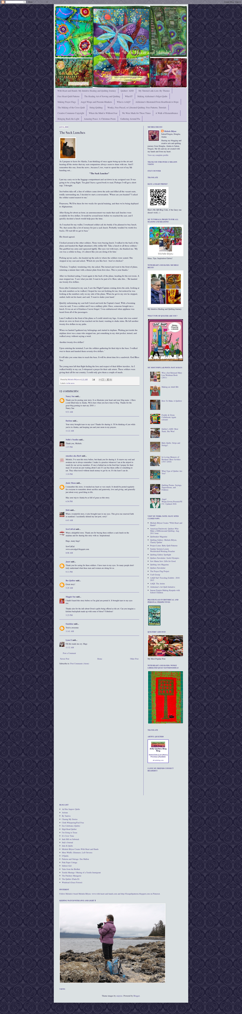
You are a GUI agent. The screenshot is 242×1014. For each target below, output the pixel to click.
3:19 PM (69, 474)
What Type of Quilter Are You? (172, 472)
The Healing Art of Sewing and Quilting (102, 96)
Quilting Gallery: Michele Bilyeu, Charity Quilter (163, 541)
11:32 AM (70, 647)
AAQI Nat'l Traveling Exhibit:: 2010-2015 (165, 579)
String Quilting (96, 107)
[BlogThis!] (102, 379)
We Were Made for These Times (136, 113)
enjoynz (119, 995)
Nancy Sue (70, 396)
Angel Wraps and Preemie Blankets (96, 101)
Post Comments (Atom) (79, 663)
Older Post (134, 658)
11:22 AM (70, 430)
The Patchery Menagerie (71, 875)
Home (99, 658)
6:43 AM (69, 520)
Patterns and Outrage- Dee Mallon (75, 859)
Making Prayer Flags (67, 101)
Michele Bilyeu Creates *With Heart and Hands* (166, 524)
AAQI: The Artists (157, 583)
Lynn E (69, 640)
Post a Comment (69, 653)
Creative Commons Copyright (71, 113)
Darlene (69, 420)
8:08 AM (69, 552)
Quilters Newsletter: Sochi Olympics (164, 558)
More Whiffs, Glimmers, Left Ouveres (77, 852)
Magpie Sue (71, 596)
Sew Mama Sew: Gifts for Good (163, 561)
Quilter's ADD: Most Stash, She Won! (170, 430)
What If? (129, 96)
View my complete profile (158, 155)
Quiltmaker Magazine (158, 536)
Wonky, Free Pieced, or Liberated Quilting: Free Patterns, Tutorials (136, 107)
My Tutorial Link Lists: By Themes (154, 90)
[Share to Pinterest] (110, 379)
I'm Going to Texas (69, 832)
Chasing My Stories (69, 819)
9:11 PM (69, 571)
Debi (68, 510)
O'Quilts (65, 856)
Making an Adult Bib (170, 387)
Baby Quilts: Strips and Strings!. (171, 444)
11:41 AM (70, 631)
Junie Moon (71, 482)
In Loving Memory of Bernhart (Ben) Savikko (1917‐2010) (171, 459)
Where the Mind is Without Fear (103, 113)
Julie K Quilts (67, 845)
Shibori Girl (67, 865)
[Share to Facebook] (108, 379)
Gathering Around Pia (130, 118)
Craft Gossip (155, 574)
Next (165, 755)
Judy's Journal (67, 842)
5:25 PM (69, 615)
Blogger (136, 995)
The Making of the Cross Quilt (71, 107)
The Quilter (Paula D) (70, 879)
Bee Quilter (70, 580)
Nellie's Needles (72, 439)
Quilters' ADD (127, 90)
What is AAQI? (124, 101)
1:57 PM (69, 447)
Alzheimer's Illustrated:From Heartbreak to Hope (157, 101)
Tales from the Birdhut (71, 869)
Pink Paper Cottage (69, 862)
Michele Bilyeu (73, 379)
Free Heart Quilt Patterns (69, 96)
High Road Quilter (69, 829)
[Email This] (100, 379)
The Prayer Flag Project (159, 571)
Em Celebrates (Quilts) (71, 825)
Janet (68, 561)
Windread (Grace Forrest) (72, 882)
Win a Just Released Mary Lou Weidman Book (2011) (172, 375)
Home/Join (153, 755)
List (160, 755)
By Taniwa (66, 816)
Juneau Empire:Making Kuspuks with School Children (165, 591)
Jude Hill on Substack (70, 839)
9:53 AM (69, 412)
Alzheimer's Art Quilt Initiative (162, 587)
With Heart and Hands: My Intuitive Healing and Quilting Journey (86, 90)
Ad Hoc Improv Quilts (71, 809)
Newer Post (64, 658)
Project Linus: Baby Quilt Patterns (163, 545)
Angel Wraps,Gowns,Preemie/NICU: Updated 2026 (172, 501)
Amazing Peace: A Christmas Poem (100, 118)
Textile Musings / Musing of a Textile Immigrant (81, 872)
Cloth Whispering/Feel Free (73, 822)
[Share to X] (105, 379)
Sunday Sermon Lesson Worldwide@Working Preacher (162, 550)
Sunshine (69, 623)
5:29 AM (69, 588)
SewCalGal (70, 529)
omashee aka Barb (73, 455)
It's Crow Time (68, 836)
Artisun (65, 812)
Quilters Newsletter (157, 568)
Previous (154, 757)
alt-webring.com (158, 760)
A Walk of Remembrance (166, 113)
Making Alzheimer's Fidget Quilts (152, 96)
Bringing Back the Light (68, 118)
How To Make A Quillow (172, 401)
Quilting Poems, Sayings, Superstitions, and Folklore (172, 487)
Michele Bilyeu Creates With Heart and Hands (80, 849)
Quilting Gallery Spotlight (160, 554)
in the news (70, 383)
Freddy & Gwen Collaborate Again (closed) (169, 417)
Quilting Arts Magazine (159, 564)
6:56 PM (69, 501)
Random (162, 757)
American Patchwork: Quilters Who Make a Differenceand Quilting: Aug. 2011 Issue (165, 531)
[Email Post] (93, 379)
